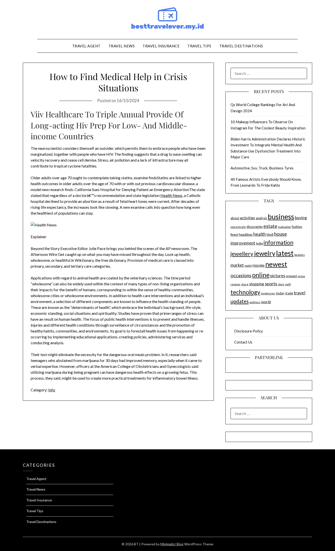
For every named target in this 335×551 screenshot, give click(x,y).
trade (289, 293)
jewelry (264, 253)
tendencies (268, 293)
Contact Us (243, 342)
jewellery (242, 253)
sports (271, 283)
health (259, 234)
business (281, 216)
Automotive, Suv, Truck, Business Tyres (262, 168)
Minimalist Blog (171, 544)
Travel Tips (199, 46)
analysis (261, 218)
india (259, 243)
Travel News (121, 46)
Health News (171, 195)
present (291, 276)
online (261, 274)
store (281, 284)
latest (285, 253)
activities (247, 218)
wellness (254, 302)
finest (234, 234)
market (237, 265)
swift (288, 284)
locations (299, 254)
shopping (256, 284)
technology (245, 292)
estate (270, 226)
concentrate (238, 226)
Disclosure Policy (248, 331)
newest (276, 264)
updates (240, 301)
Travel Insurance (161, 46)
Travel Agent (86, 46)
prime (301, 276)
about (235, 218)
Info (51, 389)
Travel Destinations (241, 46)
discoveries (254, 227)
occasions (241, 275)
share (244, 284)
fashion (297, 227)
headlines (246, 234)
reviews (235, 284)
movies (259, 265)
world (266, 302)
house (280, 234)
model (248, 265)
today (280, 293)
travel (299, 292)
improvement (243, 243)
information (278, 242)
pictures (277, 275)
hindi (270, 234)
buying (301, 217)
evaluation (284, 226)
